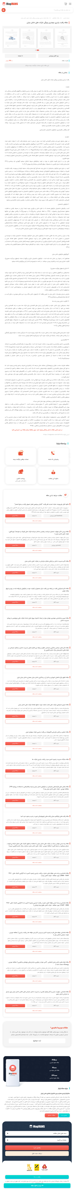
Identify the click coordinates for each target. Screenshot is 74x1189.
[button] (37, 50)
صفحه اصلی (66, 18)
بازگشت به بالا (37, 1177)
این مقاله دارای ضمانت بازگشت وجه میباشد (37, 65)
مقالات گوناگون (55, 18)
